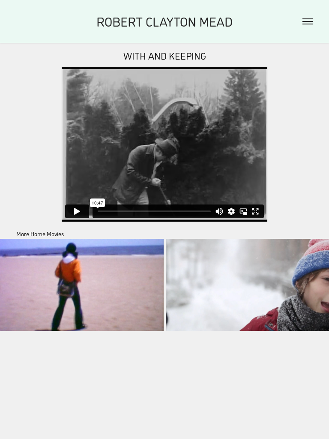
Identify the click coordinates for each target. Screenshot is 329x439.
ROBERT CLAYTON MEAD (164, 21)
